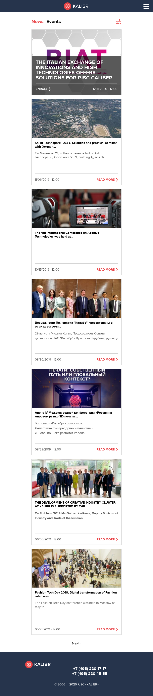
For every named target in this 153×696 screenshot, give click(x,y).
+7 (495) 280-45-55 (89, 673)
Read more (106, 180)
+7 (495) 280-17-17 (89, 668)
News (37, 22)
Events (53, 22)
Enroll (41, 89)
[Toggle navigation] (146, 6)
